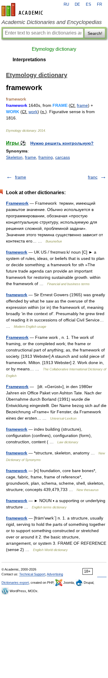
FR (99, 4)
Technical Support (32, 574)
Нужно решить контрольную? (62, 143)
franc (93, 177)
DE (77, 4)
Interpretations (29, 59)
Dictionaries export (15, 582)
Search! (95, 33)
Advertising (55, 574)
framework (16, 252)
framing (45, 157)
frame (82, 105)
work (33, 111)
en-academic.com (23, 9)
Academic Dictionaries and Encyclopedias (52, 22)
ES (88, 4)
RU (66, 4)
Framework (17, 203)
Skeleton (14, 157)
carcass (62, 157)
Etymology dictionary (54, 49)
